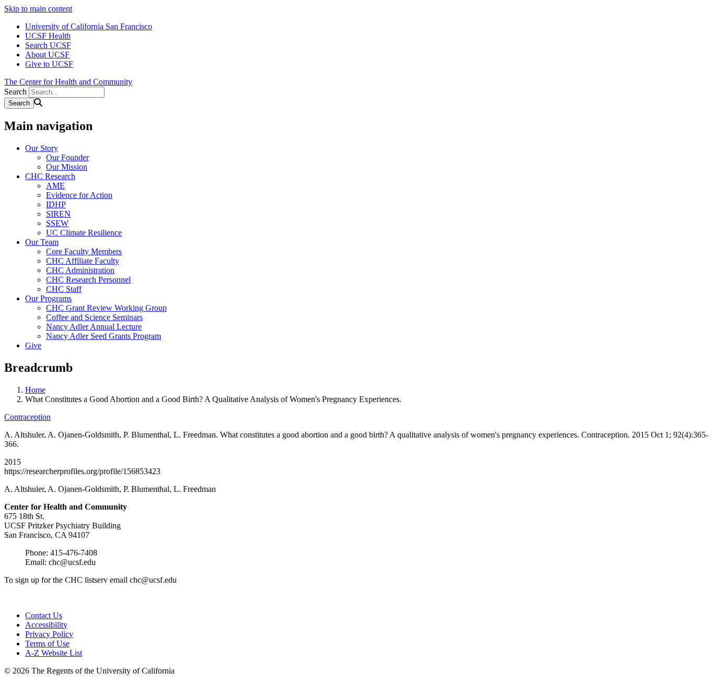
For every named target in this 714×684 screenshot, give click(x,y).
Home (35, 389)
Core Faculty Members (84, 251)
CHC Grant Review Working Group (106, 307)
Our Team (42, 242)
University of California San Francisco (88, 26)
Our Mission (66, 166)
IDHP (56, 204)
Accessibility (46, 624)
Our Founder (67, 157)
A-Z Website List (53, 652)
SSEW (57, 223)
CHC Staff (64, 289)
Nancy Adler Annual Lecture (94, 326)
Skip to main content (38, 8)
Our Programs (48, 298)
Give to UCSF (49, 64)
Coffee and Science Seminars (94, 317)
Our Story (41, 148)
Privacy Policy (49, 634)
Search (15, 91)
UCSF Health (48, 35)
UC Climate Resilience (84, 232)
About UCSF (47, 54)
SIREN (58, 213)
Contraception (27, 416)
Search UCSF (48, 45)
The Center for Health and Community (68, 81)
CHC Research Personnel (88, 279)
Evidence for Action (79, 195)
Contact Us (43, 615)
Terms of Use (47, 643)
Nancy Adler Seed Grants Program (103, 336)
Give (33, 345)
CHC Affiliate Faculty (82, 260)
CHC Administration (80, 270)
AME (55, 185)
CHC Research (50, 176)
